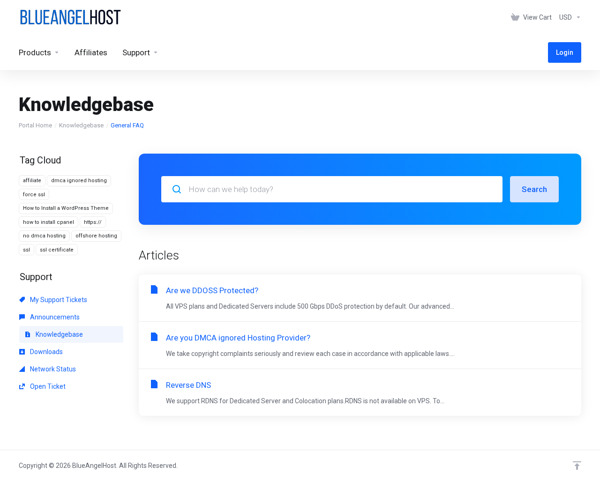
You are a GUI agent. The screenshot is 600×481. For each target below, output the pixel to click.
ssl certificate (57, 250)
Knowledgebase (81, 125)
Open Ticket (47, 386)
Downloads (46, 351)
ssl (26, 250)
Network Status (52, 369)
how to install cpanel (48, 222)
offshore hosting (96, 236)
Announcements (54, 317)
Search (534, 189)
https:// (93, 222)
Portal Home (35, 125)
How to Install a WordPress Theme (66, 208)
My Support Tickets (58, 299)
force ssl (34, 195)
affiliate (32, 181)
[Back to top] (577, 466)
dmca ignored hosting (79, 181)
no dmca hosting (44, 236)
